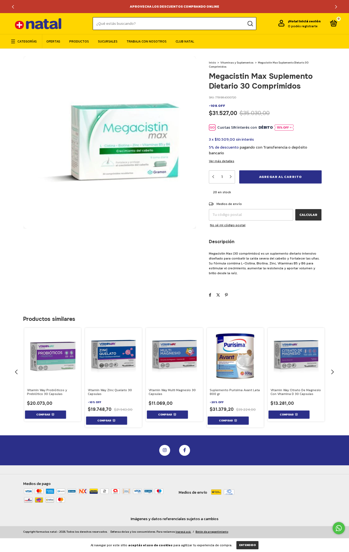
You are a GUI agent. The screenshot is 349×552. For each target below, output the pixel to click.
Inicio (212, 63)
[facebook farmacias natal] (184, 450)
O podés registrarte (303, 26)
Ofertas (53, 41)
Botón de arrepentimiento (211, 532)
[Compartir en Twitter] (218, 295)
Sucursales (108, 41)
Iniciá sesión (310, 21)
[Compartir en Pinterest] (226, 295)
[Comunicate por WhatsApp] (339, 528)
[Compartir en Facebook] (210, 295)
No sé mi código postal (227, 225)
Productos (79, 41)
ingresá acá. (183, 532)
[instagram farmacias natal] (164, 450)
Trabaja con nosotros (147, 41)
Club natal (185, 41)
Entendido (247, 545)
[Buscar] (249, 23)
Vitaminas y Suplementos (237, 63)
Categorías (27, 41)
